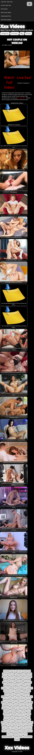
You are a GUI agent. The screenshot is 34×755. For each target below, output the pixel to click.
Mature (23, 711)
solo (16, 728)
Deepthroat (26, 691)
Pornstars (14, 33)
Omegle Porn (21, 98)
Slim (3, 728)
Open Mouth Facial (19, 716)
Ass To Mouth (7, 674)
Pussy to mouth (21, 722)
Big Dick (17, 676)
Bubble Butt (27, 682)
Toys (25, 734)
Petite (12, 719)
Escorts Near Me (6, 5)
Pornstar (18, 719)
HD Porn (16, 705)
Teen (8, 734)
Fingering (15, 699)
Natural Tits (21, 714)
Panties (6, 719)
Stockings (28, 728)
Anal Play (18, 671)
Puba (28, 719)
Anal (12, 671)
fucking (22, 699)
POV (24, 719)
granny (10, 702)
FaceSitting (5, 696)
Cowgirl (4, 688)
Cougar (21, 685)
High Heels (24, 705)
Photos (28, 33)
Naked (14, 714)
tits (21, 734)
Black (29, 676)
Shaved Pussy (28, 725)
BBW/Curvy (28, 674)
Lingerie (6, 711)
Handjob (21, 702)
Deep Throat (9, 694)
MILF (28, 711)
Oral (28, 716)
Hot (30, 705)
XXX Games (4, 9)
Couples (27, 685)
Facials (18, 696)
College (14, 685)
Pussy (3, 722)
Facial (12, 696)
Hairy (15, 702)
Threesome (15, 734)
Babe (14, 674)
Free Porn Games (6, 19)
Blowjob (19, 679)
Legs (24, 708)
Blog (21, 33)
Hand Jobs (29, 702)
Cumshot (29, 688)
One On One (8, 716)
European (26, 694)
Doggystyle (17, 694)
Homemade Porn (6, 16)
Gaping (28, 699)
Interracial (5, 708)
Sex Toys (15, 725)
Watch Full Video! (9, 82)
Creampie (11, 688)
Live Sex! (24, 77)
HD (11, 705)
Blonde (6, 679)
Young (17, 739)
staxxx (21, 728)
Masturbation (15, 711)
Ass (29, 671)
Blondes (12, 679)
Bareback (20, 674)
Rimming (5, 725)
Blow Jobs (27, 679)
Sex (10, 725)
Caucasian (7, 685)
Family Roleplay (27, 696)
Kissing (13, 708)
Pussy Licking (11, 722)
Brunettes (19, 682)
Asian (24, 671)
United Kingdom (7, 736)
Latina (19, 708)
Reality (30, 722)
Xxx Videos (12, 26)
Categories (5, 33)
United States (18, 736)
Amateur (6, 671)
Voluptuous (28, 736)
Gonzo (4, 702)
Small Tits (10, 728)
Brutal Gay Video (6, 12)
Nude (28, 714)
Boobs (5, 682)
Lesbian (29, 708)
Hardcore (6, 705)
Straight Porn (6, 731)
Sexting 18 (26, 83)
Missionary (7, 714)
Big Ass (5, 676)
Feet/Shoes (6, 699)
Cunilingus (17, 691)
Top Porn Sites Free (7, 2)
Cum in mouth (20, 688)
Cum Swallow (8, 691)
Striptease (16, 731)
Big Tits (24, 676)
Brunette (11, 682)
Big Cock (11, 676)
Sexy (20, 725)
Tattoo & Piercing (26, 731)
